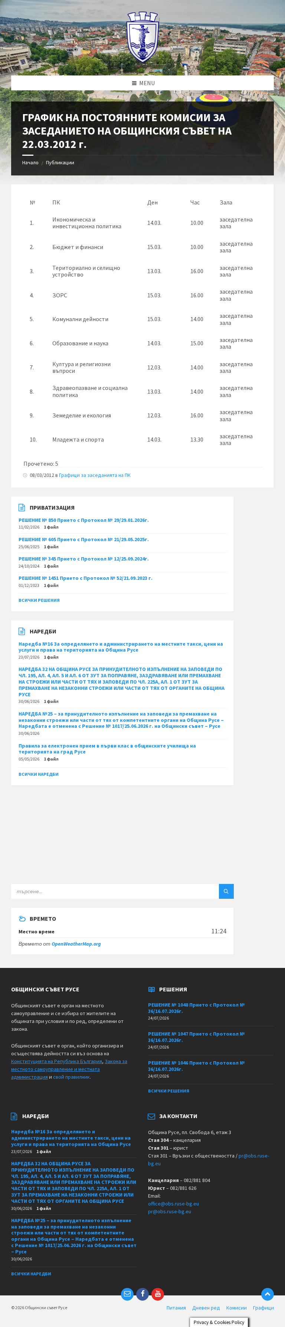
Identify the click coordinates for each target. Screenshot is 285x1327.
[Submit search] (226, 891)
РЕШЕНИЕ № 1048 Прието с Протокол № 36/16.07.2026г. (196, 1007)
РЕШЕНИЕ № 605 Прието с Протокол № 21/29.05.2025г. (84, 539)
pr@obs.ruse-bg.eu (169, 1211)
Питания (176, 1307)
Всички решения (39, 600)
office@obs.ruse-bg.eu (173, 1203)
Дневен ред (206, 1307)
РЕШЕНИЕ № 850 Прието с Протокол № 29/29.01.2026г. (84, 520)
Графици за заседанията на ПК (95, 475)
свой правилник (71, 1076)
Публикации (60, 162)
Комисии (236, 1307)
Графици (263, 1307)
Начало (30, 162)
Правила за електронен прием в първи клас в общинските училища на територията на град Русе (107, 748)
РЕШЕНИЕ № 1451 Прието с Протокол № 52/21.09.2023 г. (86, 578)
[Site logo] (142, 61)
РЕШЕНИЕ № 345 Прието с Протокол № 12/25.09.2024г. (84, 558)
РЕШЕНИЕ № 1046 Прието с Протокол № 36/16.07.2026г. (196, 1065)
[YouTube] (157, 1294)
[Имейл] (127, 1294)
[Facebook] (142, 1294)
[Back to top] (267, 1294)
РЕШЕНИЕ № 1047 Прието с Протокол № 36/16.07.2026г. (196, 1036)
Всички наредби (39, 774)
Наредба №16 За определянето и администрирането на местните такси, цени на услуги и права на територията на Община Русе (121, 646)
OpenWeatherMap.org (76, 943)
